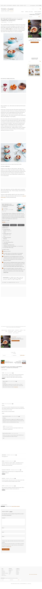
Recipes (15, 331)
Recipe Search (38, 13)
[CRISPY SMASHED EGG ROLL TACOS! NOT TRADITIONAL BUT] (31, 569)
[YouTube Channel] (40, 6)
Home (2, 5)
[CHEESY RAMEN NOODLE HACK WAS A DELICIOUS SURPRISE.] (31, 572)
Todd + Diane (5, 381)
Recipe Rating (4, 515)
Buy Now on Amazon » (15, 340)
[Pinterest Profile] (38, 6)
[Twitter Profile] (39, 6)
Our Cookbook (9, 5)
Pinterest (17, 573)
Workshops (14, 5)
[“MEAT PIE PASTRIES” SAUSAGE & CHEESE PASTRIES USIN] (26, 569)
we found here (16, 386)
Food (22, 11)
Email (3, 532)
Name (3, 527)
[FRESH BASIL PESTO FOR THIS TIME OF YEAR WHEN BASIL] (40, 572)
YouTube (17, 574)
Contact (18, 5)
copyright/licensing (5, 573)
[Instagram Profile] (36, 6)
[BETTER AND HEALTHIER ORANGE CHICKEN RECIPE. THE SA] (40, 569)
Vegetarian (19, 331)
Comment (4, 517)
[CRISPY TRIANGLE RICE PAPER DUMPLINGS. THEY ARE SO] (35, 572)
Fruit (6, 331)
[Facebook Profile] (37, 6)
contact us (3, 574)
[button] (2, 222)
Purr (30, 583)
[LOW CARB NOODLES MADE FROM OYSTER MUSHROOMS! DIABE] (35, 569)
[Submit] (40, 9)
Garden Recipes (10, 331)
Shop (25, 5)
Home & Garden (37, 11)
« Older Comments (4, 369)
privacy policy (9, 546)
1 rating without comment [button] (15, 506)
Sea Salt (6, 243)
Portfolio (21, 5)
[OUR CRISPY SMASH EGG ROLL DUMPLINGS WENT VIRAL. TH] (26, 572)
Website (3, 536)
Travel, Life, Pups (29, 11)
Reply (16, 381)
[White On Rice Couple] (7, 10)
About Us (5, 5)
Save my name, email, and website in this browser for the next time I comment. (13, 543)
